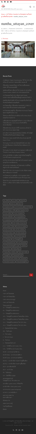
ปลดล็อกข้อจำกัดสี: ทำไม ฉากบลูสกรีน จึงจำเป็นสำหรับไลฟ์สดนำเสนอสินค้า (17, 101)
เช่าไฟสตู (7, 239)
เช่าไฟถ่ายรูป (20, 236)
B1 (9, 200)
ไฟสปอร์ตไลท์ (17, 255)
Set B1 (6, 203)
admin (5, 28)
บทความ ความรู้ (7, 403)
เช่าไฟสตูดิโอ (17, 239)
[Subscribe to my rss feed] (2, 2)
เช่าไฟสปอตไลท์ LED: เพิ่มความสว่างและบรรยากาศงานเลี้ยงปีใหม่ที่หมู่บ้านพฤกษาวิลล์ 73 (17, 96)
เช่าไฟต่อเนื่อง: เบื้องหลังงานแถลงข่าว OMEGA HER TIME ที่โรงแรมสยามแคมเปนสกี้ (17, 106)
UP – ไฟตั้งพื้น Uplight (9, 375)
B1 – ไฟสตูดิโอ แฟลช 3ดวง (11, 310)
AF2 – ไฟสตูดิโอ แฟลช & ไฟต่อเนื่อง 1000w (16, 319)
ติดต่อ (5, 409)
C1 (14, 200)
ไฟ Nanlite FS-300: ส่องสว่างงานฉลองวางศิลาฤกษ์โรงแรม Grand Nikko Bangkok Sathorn (17, 151)
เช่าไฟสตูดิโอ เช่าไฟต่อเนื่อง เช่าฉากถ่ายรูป (18, 421)
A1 (5, 200)
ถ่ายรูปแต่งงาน (9, 220)
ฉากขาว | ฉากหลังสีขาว (10, 392)
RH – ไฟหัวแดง (7, 331)
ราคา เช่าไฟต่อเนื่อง (9, 296)
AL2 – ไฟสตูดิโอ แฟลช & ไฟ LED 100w (14, 325)
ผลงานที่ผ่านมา (7, 397)
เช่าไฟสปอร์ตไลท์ (9, 242)
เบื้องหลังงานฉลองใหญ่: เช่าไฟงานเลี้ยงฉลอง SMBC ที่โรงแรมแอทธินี (16, 86)
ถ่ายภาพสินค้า (8, 216)
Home (3, 14)
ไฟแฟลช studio (9, 261)
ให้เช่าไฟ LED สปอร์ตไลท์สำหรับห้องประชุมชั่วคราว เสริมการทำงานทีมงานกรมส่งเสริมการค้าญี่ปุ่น (18, 183)
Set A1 (23, 200)
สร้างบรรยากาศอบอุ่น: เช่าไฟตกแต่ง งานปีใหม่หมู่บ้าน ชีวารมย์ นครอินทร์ (16, 166)
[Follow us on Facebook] (5, 2)
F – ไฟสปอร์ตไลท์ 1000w (10, 328)
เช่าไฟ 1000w (19, 229)
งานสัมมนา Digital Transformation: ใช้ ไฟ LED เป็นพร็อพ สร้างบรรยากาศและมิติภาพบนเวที (17, 81)
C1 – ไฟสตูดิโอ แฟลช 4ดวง (11, 313)
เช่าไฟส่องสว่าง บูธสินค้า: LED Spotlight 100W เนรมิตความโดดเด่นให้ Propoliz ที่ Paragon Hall (16, 176)
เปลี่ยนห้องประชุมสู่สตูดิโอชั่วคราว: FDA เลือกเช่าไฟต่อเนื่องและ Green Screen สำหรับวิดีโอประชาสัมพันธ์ (17, 123)
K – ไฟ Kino (6, 340)
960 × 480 (4, 31)
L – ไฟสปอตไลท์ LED (9, 343)
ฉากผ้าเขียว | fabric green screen (12, 386)
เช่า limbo (7, 223)
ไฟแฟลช (23, 258)
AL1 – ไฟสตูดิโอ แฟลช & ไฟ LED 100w (14, 322)
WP (12, 425)
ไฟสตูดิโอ (7, 255)
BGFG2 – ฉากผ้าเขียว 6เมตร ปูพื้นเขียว (14, 363)
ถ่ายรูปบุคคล (20, 216)
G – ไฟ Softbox (7, 334)
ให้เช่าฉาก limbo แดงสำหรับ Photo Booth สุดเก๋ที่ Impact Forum (17, 139)
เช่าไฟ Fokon (8, 232)
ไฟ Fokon (7, 249)
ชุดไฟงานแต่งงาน (21, 210)
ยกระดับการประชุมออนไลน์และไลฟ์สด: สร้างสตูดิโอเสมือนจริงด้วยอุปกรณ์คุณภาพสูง (17, 134)
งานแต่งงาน (8, 207)
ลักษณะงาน (6, 400)
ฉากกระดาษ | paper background (12, 389)
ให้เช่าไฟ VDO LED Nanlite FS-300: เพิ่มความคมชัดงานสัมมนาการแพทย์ (17, 171)
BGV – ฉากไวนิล (8, 369)
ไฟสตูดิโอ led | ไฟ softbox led (11, 380)
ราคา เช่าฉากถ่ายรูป (9, 299)
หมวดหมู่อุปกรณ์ (8, 378)
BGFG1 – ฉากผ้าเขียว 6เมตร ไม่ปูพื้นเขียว (15, 361)
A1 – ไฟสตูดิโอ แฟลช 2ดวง (11, 307)
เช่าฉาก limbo (21, 226)
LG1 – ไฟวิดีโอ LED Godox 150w (12, 346)
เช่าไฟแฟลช (22, 242)
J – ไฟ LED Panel (8, 337)
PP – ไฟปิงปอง (7, 372)
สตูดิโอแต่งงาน (21, 220)
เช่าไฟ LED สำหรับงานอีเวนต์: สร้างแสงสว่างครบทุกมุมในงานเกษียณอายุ (17, 161)
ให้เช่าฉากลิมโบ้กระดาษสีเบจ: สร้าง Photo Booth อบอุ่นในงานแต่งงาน (17, 116)
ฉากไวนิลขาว (8, 210)
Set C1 (13, 203)
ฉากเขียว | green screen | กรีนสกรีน (13, 383)
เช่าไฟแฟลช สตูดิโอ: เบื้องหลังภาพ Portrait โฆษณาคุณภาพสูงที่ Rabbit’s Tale (18, 111)
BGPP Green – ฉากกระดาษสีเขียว (13, 358)
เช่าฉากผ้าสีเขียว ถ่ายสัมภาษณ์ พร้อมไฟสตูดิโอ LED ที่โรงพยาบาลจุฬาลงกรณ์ (17, 156)
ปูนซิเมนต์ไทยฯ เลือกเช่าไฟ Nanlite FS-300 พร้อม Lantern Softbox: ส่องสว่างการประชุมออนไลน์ (17, 91)
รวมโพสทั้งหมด (7, 406)
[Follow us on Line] (7, 2)
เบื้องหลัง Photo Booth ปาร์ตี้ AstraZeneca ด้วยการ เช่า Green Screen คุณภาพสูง (17, 129)
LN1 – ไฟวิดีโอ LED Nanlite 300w (12, 349)
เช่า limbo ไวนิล (9, 226)
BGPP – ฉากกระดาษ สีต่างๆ (11, 352)
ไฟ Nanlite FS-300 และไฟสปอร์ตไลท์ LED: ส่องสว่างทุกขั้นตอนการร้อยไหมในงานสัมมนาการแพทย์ (16, 145)
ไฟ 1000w (22, 245)
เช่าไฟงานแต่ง (20, 232)
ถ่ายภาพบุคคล (18, 213)
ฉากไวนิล (28, 207)
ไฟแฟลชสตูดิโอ (22, 261)
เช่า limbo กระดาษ (19, 223)
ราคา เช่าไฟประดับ (8, 302)
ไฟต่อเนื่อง (16, 249)
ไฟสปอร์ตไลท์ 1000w (11, 258)
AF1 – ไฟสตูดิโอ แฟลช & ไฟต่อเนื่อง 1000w (16, 316)
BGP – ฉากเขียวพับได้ (9, 366)
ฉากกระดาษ (18, 207)
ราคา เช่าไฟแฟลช (8, 293)
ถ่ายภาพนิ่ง (7, 213)
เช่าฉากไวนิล (8, 229)
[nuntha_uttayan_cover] (18, 49)
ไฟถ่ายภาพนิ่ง (23, 252)
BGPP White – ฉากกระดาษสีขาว (12, 355)
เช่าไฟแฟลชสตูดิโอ (10, 245)
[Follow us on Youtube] (11, 2)
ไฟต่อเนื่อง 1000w (10, 252)
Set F (20, 203)
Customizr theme (27, 425)
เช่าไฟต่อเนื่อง (8, 236)
